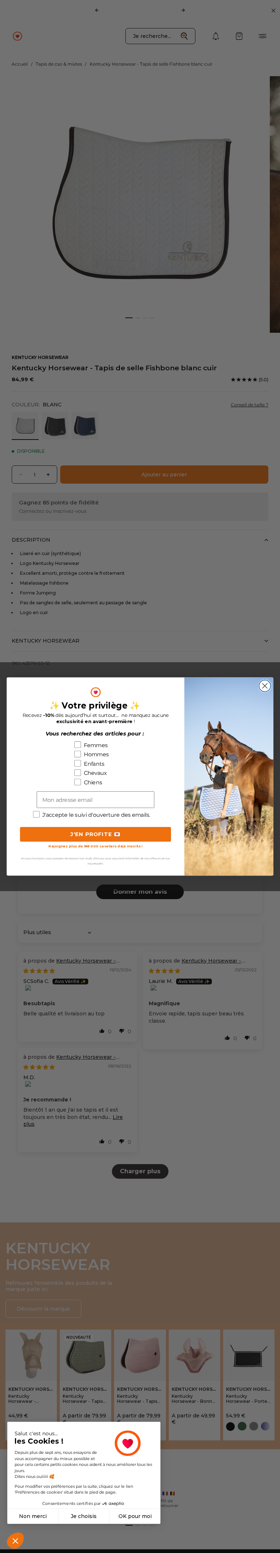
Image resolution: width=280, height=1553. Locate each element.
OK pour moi (135, 1516)
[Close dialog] (265, 686)
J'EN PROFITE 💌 (95, 834)
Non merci (33, 1516)
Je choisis (84, 1516)
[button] (15, 1540)
